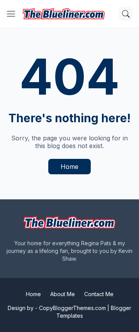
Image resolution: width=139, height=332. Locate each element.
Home (69, 166)
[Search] (126, 14)
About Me (62, 294)
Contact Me (99, 294)
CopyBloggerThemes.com (72, 308)
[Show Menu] (11, 14)
